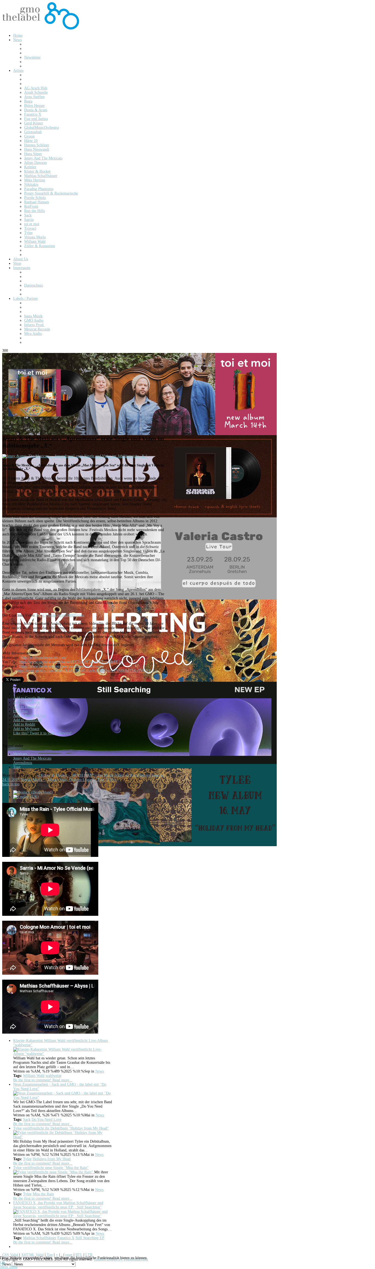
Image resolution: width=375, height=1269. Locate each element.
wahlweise (53, 1076)
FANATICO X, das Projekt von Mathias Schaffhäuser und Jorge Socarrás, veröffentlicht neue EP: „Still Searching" (58, 1205)
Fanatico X (65, 1238)
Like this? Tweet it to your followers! (42, 733)
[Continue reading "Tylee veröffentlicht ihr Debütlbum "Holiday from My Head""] (62, 1137)
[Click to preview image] (74, 456)
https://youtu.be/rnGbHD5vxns (60, 615)
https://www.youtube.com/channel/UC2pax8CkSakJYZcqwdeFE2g (70, 662)
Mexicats (20, 754)
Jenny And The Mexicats (32, 758)
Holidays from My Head (52, 1159)
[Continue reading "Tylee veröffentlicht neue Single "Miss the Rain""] (53, 1172)
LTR (89, 1255)
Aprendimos (22, 763)
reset (68, 1255)
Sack (26, 1119)
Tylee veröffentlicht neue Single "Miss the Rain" (51, 1168)
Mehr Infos (8, 1267)
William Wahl (33, 1076)
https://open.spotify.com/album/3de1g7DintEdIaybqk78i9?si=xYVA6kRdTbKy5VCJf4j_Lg (87, 671)
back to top (10, 784)
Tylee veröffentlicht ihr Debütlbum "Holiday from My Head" (61, 1128)
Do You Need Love (46, 1119)
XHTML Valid (32, 1255)
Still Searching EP (89, 1238)
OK (2, 1262)
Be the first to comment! (32, 1080)
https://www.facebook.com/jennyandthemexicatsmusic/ (61, 666)
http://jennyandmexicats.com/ (43, 657)
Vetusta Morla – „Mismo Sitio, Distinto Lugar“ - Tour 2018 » (68, 780)
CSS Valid (10, 1255)
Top (50, 1255)
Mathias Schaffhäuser (39, 1238)
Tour (17, 767)
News (99, 1071)
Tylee (27, 1159)
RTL (78, 1255)
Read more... (62, 1080)
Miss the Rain (43, 1194)
